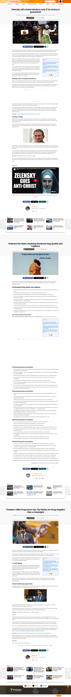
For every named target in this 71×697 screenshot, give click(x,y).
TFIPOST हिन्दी (32, 1)
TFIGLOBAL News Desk (30, 249)
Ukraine (33, 195)
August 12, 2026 (36, 229)
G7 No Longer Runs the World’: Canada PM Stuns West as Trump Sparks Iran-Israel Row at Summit (50, 566)
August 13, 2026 (16, 229)
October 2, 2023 (16, 489)
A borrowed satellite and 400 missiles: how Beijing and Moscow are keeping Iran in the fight (50, 67)
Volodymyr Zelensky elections (52, 195)
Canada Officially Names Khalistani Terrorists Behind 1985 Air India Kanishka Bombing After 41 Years (50, 562)
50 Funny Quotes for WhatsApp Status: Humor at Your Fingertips (19, 486)
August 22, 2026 (56, 222)
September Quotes (44, 249)
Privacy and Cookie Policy (51, 695)
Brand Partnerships (55, 690)
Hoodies (33, 316)
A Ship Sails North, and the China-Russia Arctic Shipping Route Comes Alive (58, 219)
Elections (17, 195)
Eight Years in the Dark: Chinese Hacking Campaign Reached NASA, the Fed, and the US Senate (50, 327)
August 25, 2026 (16, 223)
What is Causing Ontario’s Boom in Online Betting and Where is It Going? (39, 676)
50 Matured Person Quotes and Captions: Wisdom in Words (38, 492)
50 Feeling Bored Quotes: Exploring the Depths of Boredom (57, 486)
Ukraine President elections (40, 195)
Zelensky (35, 196)
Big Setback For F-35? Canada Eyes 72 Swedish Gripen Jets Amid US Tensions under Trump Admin (50, 569)
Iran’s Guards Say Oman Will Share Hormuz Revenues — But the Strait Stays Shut (50, 323)
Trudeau (50, 645)
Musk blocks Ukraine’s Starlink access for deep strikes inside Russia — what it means (50, 71)
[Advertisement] (35, 236)
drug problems (34, 645)
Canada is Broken (27, 645)
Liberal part (40, 645)
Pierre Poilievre (45, 645)
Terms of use (55, 691)
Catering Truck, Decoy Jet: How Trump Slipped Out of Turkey (38, 226)
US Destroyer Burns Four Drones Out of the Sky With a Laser (58, 226)
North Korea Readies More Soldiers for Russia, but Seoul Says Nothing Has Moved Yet (50, 63)
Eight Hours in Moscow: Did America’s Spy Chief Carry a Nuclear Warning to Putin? (50, 331)
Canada (22, 645)
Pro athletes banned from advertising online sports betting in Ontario (57, 676)
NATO (23, 195)
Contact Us (35, 690)
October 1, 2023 (16, 495)
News (26, 195)
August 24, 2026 (36, 222)
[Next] (51, 75)
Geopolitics (42, 17)
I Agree (58, 695)
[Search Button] (55, 1)
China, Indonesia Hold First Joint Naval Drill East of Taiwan (19, 226)
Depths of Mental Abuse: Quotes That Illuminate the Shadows (19, 492)
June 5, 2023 (38, 17)
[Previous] (49, 75)
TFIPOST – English (35, 691)
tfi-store (44, 316)
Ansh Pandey (31, 17)
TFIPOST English (25, 1)
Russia (30, 195)
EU (20, 195)
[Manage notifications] (68, 686)
